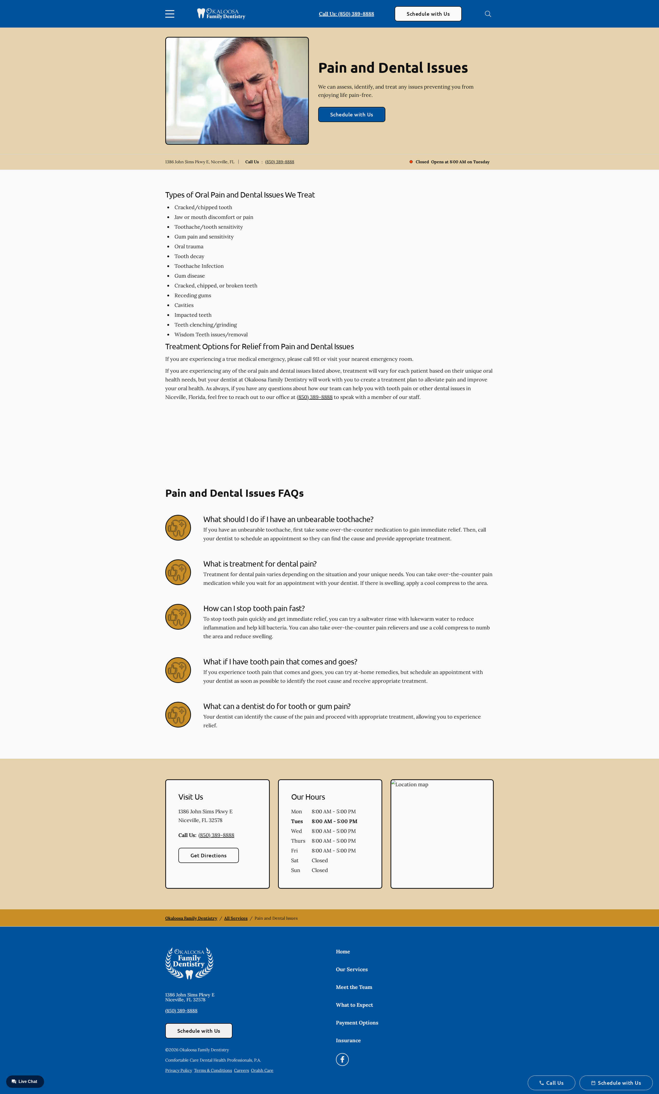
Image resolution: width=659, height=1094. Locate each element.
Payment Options (357, 1022)
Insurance (348, 1040)
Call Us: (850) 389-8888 (346, 14)
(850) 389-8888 (279, 161)
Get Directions (208, 855)
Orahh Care (262, 1070)
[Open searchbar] (488, 14)
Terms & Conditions (213, 1070)
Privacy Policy (178, 1070)
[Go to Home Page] (221, 13)
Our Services (352, 969)
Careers (241, 1070)
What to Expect (354, 1005)
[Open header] (171, 14)
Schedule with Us (428, 13)
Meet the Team (354, 987)
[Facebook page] (342, 1059)
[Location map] (442, 834)
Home (343, 951)
